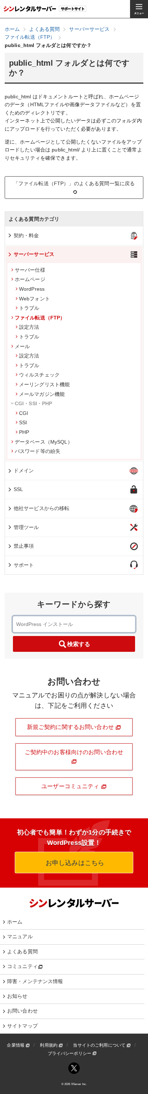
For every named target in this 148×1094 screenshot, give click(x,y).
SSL (18, 489)
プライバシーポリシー (70, 1053)
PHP (24, 432)
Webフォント (34, 298)
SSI (23, 422)
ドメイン (24, 470)
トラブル (29, 308)
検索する (78, 644)
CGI (23, 413)
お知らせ (17, 996)
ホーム (14, 922)
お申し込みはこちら (74, 862)
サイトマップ (22, 1026)
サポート (24, 565)
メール (22, 346)
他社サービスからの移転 (42, 508)
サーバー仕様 (30, 270)
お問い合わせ (22, 1011)
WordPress (32, 289)
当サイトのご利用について (99, 1045)
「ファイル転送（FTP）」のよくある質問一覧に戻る (74, 183)
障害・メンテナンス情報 (35, 981)
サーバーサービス (34, 254)
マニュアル (20, 936)
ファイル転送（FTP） (40, 318)
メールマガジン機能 (42, 394)
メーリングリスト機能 (44, 384)
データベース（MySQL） (44, 442)
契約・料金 (26, 235)
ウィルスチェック (39, 375)
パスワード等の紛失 (37, 451)
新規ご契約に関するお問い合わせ (71, 727)
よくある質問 (22, 951)
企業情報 (16, 1045)
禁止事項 (24, 546)
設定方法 (29, 327)
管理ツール (26, 527)
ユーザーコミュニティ (71, 786)
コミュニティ (22, 966)
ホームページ (30, 279)
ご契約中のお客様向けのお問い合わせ (74, 752)
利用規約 (49, 1045)
